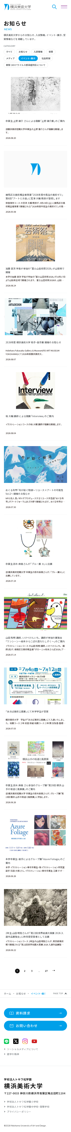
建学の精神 (13, 1054)
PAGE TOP (58, 994)
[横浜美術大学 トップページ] (17, 7)
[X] (15, 1041)
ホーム (7, 993)
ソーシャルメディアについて (22, 1049)
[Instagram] (25, 1041)
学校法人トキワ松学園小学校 (22, 1101)
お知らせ (21, 993)
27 (46, 970)
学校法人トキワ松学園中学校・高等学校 (28, 1106)
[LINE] (6, 1041)
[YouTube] (34, 1041)
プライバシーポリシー (19, 1111)
